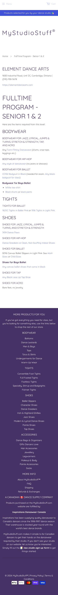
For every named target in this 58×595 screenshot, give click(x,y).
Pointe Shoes (29, 425)
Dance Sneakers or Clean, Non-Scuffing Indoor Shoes (28, 242)
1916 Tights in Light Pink (43, 210)
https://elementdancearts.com (17, 85)
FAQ (29, 483)
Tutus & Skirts (29, 354)
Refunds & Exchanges (29, 491)
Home (5, 56)
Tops (29, 350)
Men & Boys (29, 346)
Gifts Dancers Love (29, 444)
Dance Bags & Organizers (29, 440)
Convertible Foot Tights (29, 373)
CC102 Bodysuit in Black (14, 174)
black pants (26, 191)
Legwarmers (29, 456)
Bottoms (29, 338)
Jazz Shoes (29, 417)
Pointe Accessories (29, 464)
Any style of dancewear (14, 163)
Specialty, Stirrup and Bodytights (29, 385)
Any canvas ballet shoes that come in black (23, 266)
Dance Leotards (29, 342)
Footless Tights (29, 381)
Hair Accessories (29, 448)
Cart (53, 3)
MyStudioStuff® (20, 575)
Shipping (29, 487)
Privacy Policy (36, 575)
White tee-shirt (12, 187)
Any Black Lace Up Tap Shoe (16, 277)
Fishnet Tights (29, 389)
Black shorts (11, 191)
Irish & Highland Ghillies (29, 413)
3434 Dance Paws (10, 232)
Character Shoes (29, 405)
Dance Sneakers (29, 409)
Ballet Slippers (29, 401)
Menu (9, 3)
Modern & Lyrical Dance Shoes (29, 421)
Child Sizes (16, 256)
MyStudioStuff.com (42, 502)
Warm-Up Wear (29, 362)
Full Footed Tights (29, 377)
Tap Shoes (29, 429)
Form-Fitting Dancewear (19, 149)
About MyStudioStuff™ (29, 479)
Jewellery (29, 452)
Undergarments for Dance (29, 358)
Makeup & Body (29, 460)
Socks (29, 468)
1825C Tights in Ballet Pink (15, 210)
